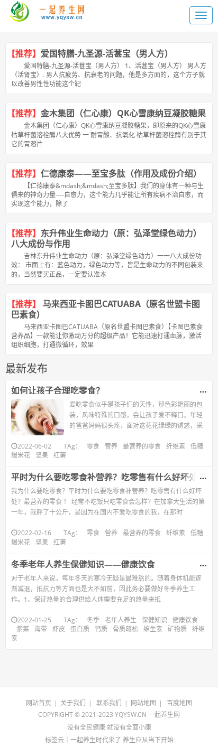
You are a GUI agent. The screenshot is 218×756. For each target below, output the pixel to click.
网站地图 (143, 702)
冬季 (93, 619)
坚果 (41, 455)
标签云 (54, 739)
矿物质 (177, 628)
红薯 (59, 455)
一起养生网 (164, 714)
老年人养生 (121, 619)
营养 (111, 446)
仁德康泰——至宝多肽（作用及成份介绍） (121, 173)
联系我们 (109, 702)
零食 (93, 446)
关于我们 (73, 702)
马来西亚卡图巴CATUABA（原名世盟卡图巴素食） (105, 309)
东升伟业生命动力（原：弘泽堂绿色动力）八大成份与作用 (106, 238)
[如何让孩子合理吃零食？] (37, 417)
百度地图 (179, 702)
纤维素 (175, 446)
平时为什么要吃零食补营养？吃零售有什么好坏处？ (108, 477)
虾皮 (58, 628)
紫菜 (22, 628)
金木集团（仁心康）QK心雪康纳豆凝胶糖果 (123, 113)
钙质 (101, 628)
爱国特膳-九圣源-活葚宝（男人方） (109, 53)
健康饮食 (185, 619)
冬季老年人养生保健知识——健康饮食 (83, 564)
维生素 (152, 628)
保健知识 (154, 619)
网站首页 (38, 702)
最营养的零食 (142, 446)
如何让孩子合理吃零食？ (57, 390)
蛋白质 (79, 628)
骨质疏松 (125, 628)
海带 (40, 628)
